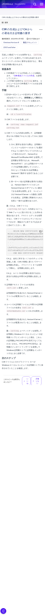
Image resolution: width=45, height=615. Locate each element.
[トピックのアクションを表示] (41, 29)
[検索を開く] (34, 4)
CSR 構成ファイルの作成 (24, 75)
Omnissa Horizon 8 (11, 42)
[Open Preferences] (3, 611)
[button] (22, 22)
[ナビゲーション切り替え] (41, 4)
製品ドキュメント (30, 42)
